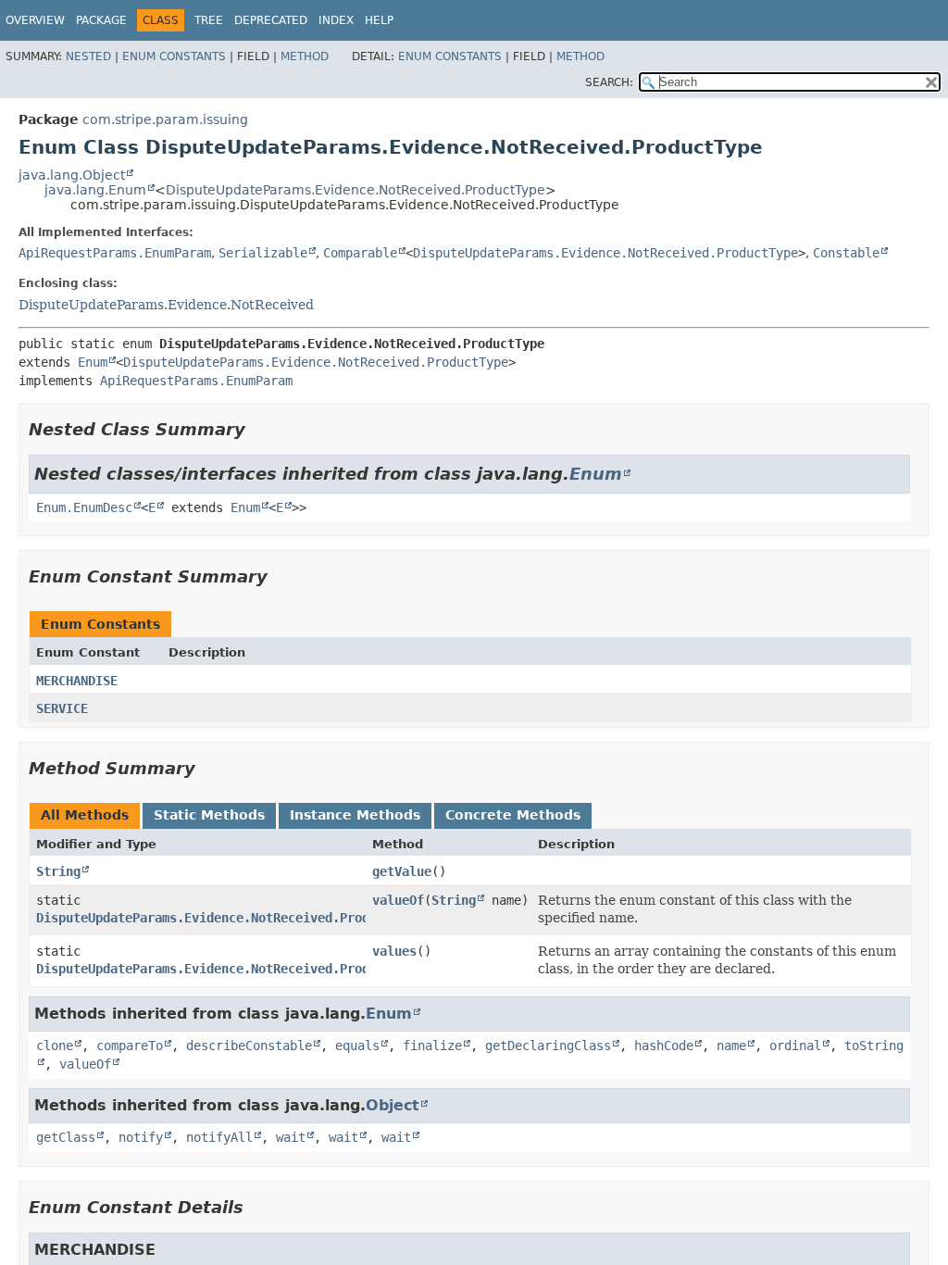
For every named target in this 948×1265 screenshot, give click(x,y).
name (731, 1045)
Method (305, 56)
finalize (432, 1045)
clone (54, 1045)
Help (379, 20)
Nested (88, 56)
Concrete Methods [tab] (512, 815)
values (394, 951)
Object (392, 1105)
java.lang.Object (72, 175)
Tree (208, 20)
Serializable (262, 252)
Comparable (360, 252)
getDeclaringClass (548, 1045)
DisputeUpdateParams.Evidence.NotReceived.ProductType (355, 189)
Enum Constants (174, 56)
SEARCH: (609, 82)
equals (357, 1045)
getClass (65, 1137)
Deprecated (270, 20)
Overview (35, 20)
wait (291, 1137)
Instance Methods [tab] (355, 815)
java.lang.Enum (95, 189)
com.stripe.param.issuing (165, 119)
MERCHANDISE (77, 680)
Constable (846, 252)
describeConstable (249, 1045)
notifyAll (219, 1137)
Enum (92, 362)
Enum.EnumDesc (84, 507)
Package (101, 20)
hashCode (663, 1045)
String (58, 871)
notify (140, 1137)
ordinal (795, 1045)
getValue (401, 871)
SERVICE (62, 708)
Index (336, 20)
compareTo (129, 1045)
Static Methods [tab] (209, 815)
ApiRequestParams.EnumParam (115, 252)
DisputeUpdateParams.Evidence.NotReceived (166, 304)
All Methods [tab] (85, 815)
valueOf (398, 900)
